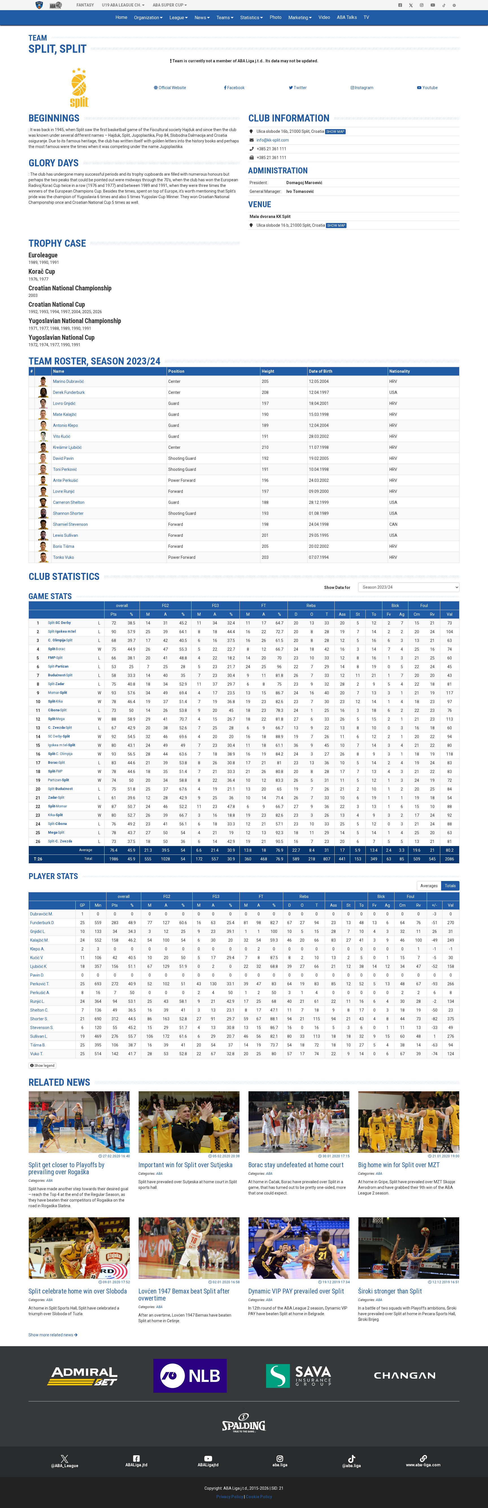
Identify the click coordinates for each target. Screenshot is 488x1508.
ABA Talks (347, 17)
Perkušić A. (40, 992)
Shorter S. (39, 1019)
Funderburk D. (42, 922)
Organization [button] (146, 17)
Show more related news (51, 1335)
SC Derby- (59, 736)
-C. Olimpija (60, 754)
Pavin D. (37, 975)
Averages (429, 886)
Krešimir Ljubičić (67, 447)
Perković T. (39, 984)
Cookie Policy (259, 1496)
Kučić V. (36, 957)
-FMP (55, 771)
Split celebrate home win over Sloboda (78, 1291)
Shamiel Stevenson (70, 524)
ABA (49, 1181)
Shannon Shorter (68, 513)
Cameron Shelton (68, 502)
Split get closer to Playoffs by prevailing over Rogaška (66, 1168)
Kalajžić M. (39, 940)
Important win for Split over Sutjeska (185, 1165)
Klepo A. (37, 949)
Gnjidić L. (37, 931)
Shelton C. (39, 1010)
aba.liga (280, 1465)
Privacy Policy (229, 1496)
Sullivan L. (39, 1036)
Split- (59, 623)
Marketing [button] (298, 17)
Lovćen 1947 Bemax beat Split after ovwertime (184, 1295)
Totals (450, 886)
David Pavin (63, 458)
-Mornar (57, 806)
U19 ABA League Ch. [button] (121, 5)
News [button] (200, 17)
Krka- (55, 815)
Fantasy (85, 5)
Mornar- (57, 693)
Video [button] (324, 17)
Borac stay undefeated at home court (296, 1165)
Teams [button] (223, 17)
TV (366, 17)
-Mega (56, 719)
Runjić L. (37, 1001)
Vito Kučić (61, 436)
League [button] (176, 17)
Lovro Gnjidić (64, 403)
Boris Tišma (63, 546)
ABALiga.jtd (136, 1465)
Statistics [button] (249, 17)
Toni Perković (65, 469)
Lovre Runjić (64, 491)
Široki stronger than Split (390, 1291)
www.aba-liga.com (423, 1465)
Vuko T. (36, 1054)
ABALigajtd (208, 1465)
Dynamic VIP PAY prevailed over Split (296, 1291)
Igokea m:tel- (61, 745)
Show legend (44, 1066)
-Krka (55, 701)
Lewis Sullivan (65, 535)
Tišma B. (38, 1045)
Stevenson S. (42, 1027)
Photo (276, 17)
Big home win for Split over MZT (399, 1165)
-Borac (56, 649)
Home (121, 17)
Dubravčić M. (41, 914)
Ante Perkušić (65, 480)
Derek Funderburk (69, 392)
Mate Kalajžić (65, 414)
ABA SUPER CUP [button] (168, 5)
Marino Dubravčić (68, 381)
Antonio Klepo (65, 425)
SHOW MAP (335, 132)
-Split (60, 640)
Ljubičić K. (38, 966)
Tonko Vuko (63, 557)
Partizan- (58, 780)
